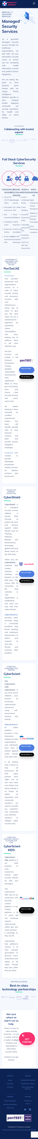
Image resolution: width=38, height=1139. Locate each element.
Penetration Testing (28, 1084)
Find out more (26, 368)
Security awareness (10, 1104)
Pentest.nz (9, 453)
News (28, 1104)
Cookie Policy (31, 1130)
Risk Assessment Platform (28, 1088)
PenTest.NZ (9, 276)
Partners (10, 1087)
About (10, 1080)
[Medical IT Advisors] (10, 5)
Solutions (10, 1084)
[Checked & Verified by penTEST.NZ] (19, 1121)
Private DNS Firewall (28, 1080)
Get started (27, 1040)
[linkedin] (30, 1109)
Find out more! (26, 909)
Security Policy (19, 1130)
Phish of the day (10, 1101)
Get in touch (25, 377)
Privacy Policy (7, 1130)
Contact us (28, 1101)
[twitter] (25, 1109)
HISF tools (10, 1108)
